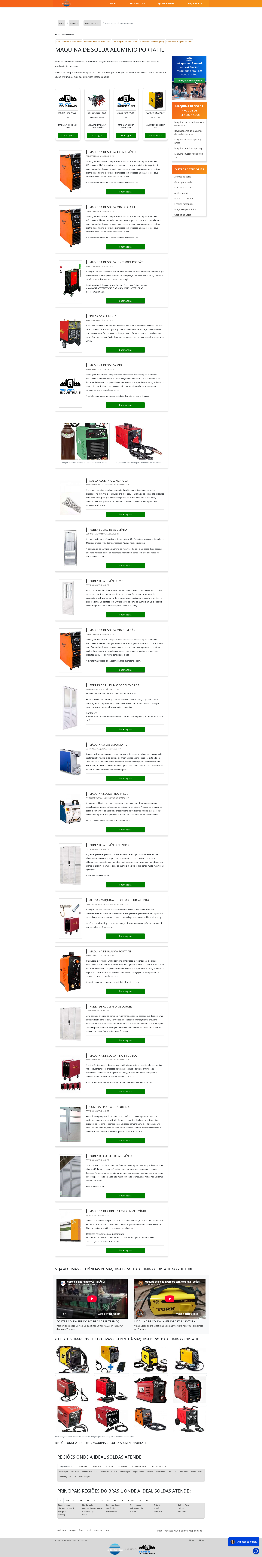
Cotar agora (68, 135)
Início (160, 1530)
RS (102, 1500)
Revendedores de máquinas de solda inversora (188, 132)
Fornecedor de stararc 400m (69, 41)
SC (95, 1500)
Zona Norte (82, 1466)
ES (74, 1500)
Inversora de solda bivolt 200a (97, 41)
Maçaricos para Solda (185, 209)
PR (88, 1500)
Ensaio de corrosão (184, 198)
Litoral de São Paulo (159, 1466)
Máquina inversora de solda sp (188, 155)
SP (81, 1500)
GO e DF (131, 1500)
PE (108, 1500)
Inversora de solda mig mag (151, 41)
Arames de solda (182, 176)
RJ (60, 1500)
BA (115, 1500)
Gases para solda (183, 182)
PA (147, 1500)
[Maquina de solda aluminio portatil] (68, 100)
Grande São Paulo (139, 1466)
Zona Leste (122, 1466)
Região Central (66, 1466)
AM (140, 1500)
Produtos (136, 3)
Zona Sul (109, 1466)
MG (67, 1500)
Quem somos (166, 3)
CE (122, 1500)
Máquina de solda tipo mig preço (187, 141)
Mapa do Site (195, 1530)
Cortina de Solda (182, 214)
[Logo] (66, 3)
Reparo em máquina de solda (179, 41)
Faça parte (195, 3)
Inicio (112, 3)
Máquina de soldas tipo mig (188, 148)
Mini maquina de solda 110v (125, 41)
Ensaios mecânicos (183, 203)
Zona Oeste (96, 1466)
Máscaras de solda (183, 187)
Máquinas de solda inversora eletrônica (189, 124)
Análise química (182, 193)
